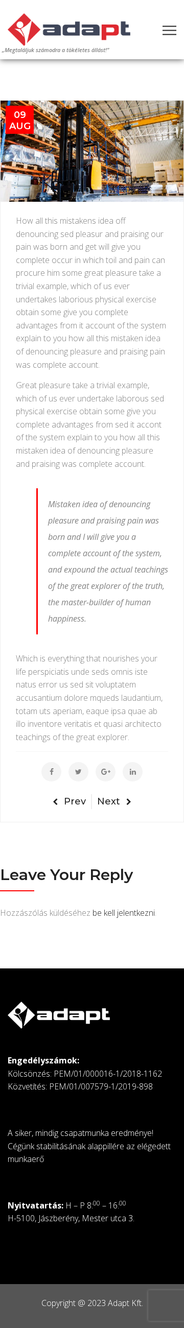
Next (108, 801)
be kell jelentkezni (124, 912)
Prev (75, 801)
